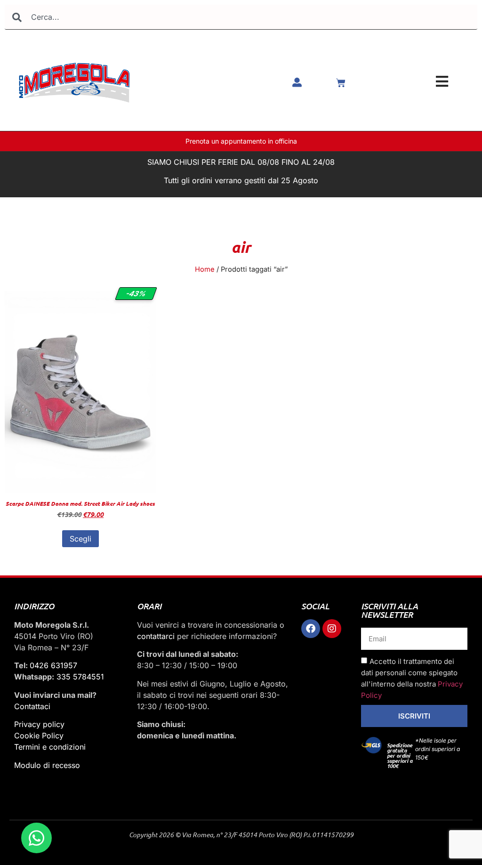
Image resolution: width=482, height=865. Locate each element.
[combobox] (241, 17)
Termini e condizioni (50, 747)
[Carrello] (340, 83)
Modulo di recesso (47, 765)
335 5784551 (80, 676)
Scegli (80, 538)
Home (205, 269)
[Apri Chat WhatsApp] (36, 838)
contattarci (156, 636)
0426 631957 (53, 665)
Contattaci (32, 706)
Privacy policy (39, 724)
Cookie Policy (39, 735)
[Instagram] (331, 628)
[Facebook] (310, 628)
